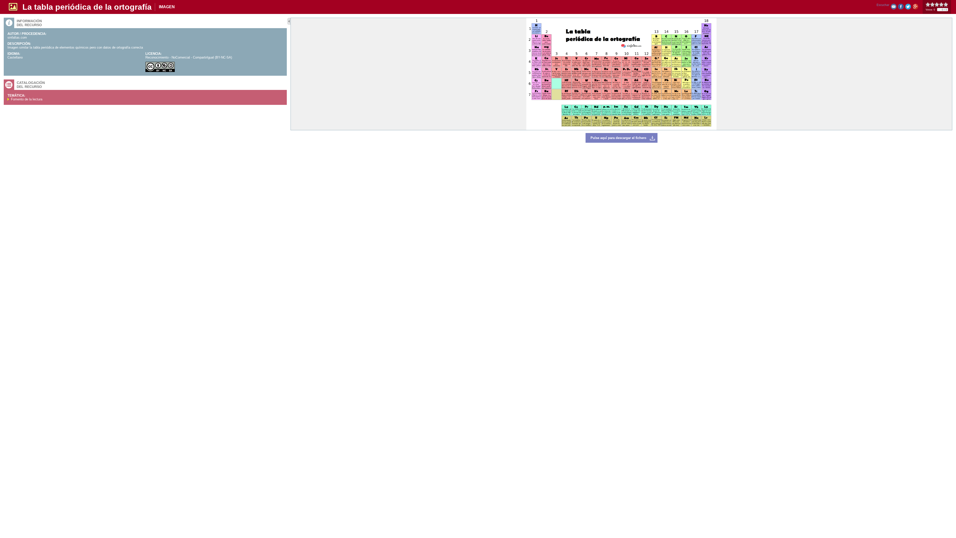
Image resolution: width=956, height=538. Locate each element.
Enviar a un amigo (893, 7)
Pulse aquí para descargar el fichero (618, 138)
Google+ (915, 7)
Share (901, 7)
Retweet (908, 7)
